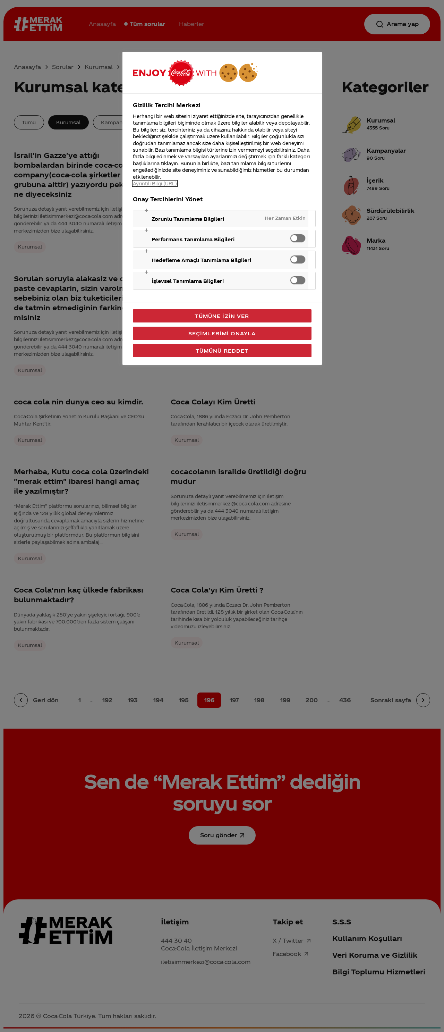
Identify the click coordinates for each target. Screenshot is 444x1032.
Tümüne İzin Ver (222, 316)
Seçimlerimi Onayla (222, 333)
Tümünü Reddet (222, 350)
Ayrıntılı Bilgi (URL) (155, 183)
